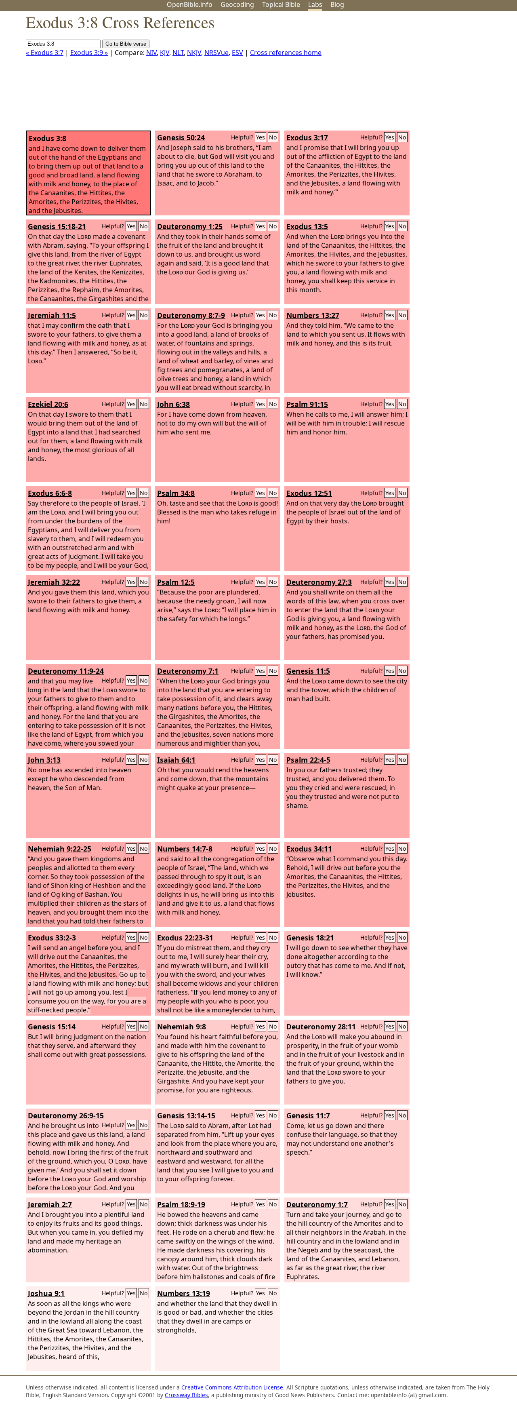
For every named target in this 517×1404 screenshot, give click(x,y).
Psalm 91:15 (307, 404)
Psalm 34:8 (176, 493)
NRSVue (216, 52)
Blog (337, 4)
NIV (151, 52)
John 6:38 (173, 404)
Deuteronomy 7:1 (188, 671)
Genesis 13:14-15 (186, 1115)
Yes (260, 137)
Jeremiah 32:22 (54, 582)
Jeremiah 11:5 (52, 315)
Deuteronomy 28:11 (321, 1026)
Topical (281, 4)
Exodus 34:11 (309, 849)
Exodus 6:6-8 (50, 493)
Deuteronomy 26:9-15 (66, 1115)
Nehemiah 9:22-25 (59, 849)
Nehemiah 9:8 (181, 1026)
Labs (315, 4)
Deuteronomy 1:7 (317, 1204)
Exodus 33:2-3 (52, 937)
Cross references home (286, 52)
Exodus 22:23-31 (185, 937)
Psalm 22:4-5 (308, 760)
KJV (164, 52)
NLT (178, 52)
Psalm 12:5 (176, 582)
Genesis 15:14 (52, 1026)
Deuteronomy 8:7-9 (191, 315)
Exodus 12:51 (309, 493)
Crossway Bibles (186, 1395)
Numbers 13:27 (312, 315)
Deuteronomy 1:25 (190, 226)
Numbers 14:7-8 (184, 849)
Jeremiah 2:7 (50, 1204)
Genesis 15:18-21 (57, 226)
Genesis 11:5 (308, 671)
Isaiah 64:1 (176, 760)
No (273, 137)
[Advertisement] (435, 74)
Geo (237, 4)
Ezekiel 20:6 (48, 404)
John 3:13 (44, 760)
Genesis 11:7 (308, 1115)
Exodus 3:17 (307, 137)
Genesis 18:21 (310, 937)
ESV (237, 52)
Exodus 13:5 (307, 226)
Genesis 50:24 (181, 137)
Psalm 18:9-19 (181, 1204)
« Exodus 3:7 (44, 52)
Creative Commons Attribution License (232, 1387)
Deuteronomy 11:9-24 (66, 671)
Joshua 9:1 (46, 1293)
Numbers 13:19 (183, 1293)
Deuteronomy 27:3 (319, 582)
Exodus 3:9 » (89, 52)
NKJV (194, 52)
